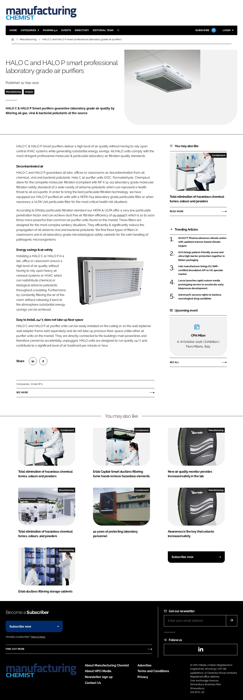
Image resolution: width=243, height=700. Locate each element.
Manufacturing (13, 92)
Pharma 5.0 (50, 30)
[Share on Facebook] (43, 361)
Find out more (15, 649)
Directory (82, 30)
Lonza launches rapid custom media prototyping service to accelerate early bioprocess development (201, 284)
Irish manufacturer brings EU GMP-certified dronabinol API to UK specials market (200, 270)
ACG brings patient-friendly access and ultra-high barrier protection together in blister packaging (201, 256)
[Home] (12, 39)
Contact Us (93, 683)
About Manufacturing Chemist (107, 665)
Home (13, 30)
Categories (28, 30)
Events (66, 30)
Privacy (142, 677)
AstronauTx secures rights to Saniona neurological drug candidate (199, 297)
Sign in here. (38, 636)
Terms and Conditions (153, 671)
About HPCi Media (98, 671)
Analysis (29, 92)
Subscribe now (182, 557)
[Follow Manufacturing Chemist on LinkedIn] (201, 650)
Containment (218, 155)
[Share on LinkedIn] (33, 361)
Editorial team (103, 30)
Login (226, 30)
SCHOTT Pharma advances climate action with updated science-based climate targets (202, 241)
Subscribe (202, 30)
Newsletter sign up (99, 677)
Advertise (144, 665)
